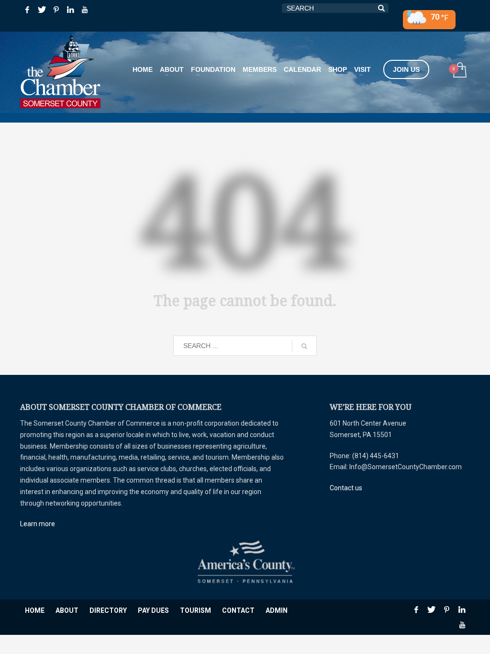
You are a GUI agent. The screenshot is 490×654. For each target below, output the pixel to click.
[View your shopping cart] (459, 71)
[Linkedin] (70, 9)
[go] (304, 346)
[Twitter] (41, 9)
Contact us (346, 488)
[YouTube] (85, 9)
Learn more (37, 524)
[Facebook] (27, 9)
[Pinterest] (56, 9)
